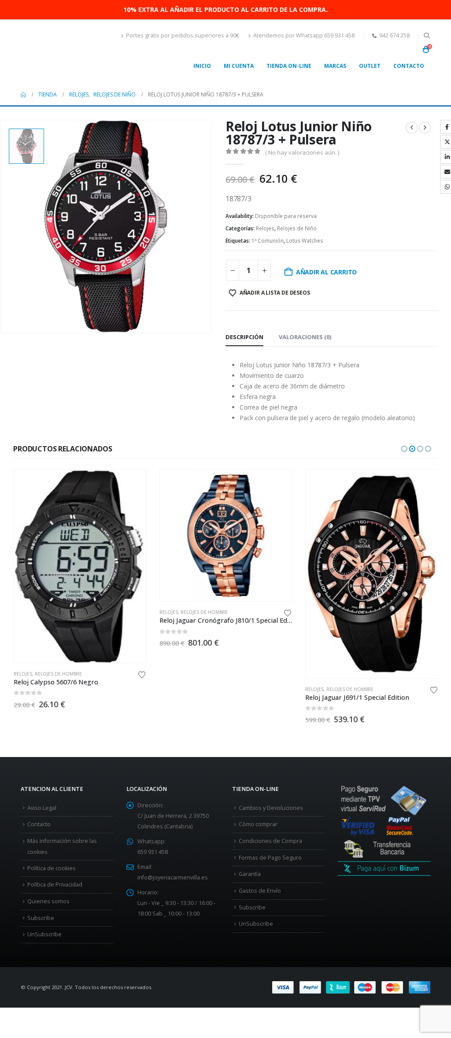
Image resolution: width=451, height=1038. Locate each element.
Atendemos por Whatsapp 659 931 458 (304, 35)
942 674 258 (394, 35)
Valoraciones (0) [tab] (305, 337)
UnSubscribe (44, 934)
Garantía (250, 874)
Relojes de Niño (297, 228)
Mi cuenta (239, 66)
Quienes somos (48, 901)
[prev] (412, 128)
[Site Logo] (63, 52)
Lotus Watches (304, 240)
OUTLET (370, 66)
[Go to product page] (80, 566)
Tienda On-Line (288, 66)
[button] (426, 35)
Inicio (202, 66)
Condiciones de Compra (270, 841)
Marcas (335, 66)
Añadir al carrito (326, 272)
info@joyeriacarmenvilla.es (172, 877)
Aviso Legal (41, 808)
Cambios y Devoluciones (271, 808)
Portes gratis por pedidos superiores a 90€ (182, 35)
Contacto (408, 66)
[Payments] (351, 986)
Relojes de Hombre (58, 674)
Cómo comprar (258, 824)
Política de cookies (51, 868)
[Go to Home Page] (23, 94)
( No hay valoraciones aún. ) (302, 152)
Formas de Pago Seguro (270, 857)
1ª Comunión (267, 240)
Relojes (265, 228)
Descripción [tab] (244, 337)
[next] (425, 128)
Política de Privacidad (54, 884)
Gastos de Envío (260, 890)
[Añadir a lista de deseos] (141, 674)
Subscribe (40, 918)
